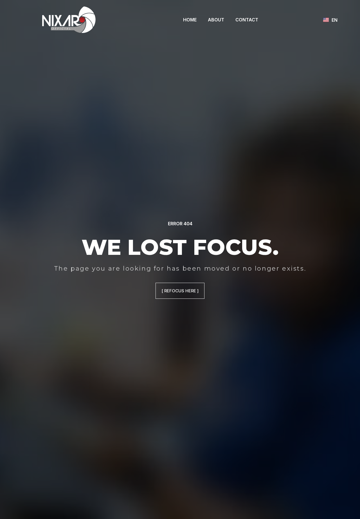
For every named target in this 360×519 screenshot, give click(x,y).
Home (190, 20)
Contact (246, 20)
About (216, 20)
